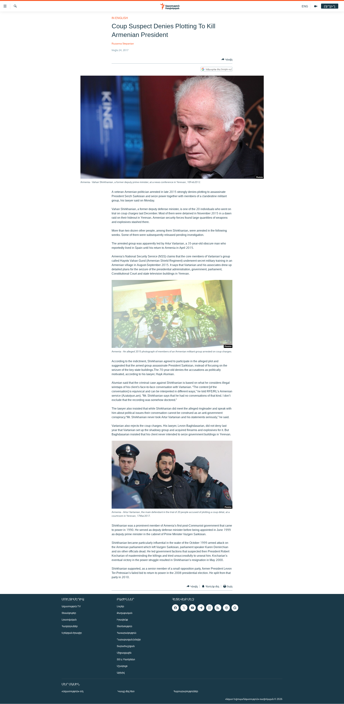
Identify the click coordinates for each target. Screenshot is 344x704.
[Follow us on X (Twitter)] (183, 607)
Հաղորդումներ (70, 626)
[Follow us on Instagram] (209, 607)
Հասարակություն (126, 632)
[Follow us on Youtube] (192, 607)
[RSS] (217, 607)
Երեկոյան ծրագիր (72, 632)
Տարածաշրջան (126, 646)
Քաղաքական (124, 612)
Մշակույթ (122, 665)
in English (120, 18)
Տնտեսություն (124, 626)
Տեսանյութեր (69, 612)
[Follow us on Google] (234, 607)
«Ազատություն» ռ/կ (72, 691)
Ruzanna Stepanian (123, 43)
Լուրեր (120, 606)
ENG (305, 6)
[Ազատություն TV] (315, 6)
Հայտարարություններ (185, 691)
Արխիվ (121, 672)
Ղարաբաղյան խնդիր (129, 639)
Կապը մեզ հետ (126, 691)
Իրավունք (122, 619)
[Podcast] (226, 607)
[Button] (226, 59)
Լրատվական (69, 619)
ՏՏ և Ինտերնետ (126, 659)
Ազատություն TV (71, 606)
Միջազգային (124, 652)
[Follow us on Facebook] (175, 607)
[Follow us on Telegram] (200, 607)
